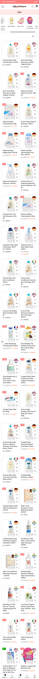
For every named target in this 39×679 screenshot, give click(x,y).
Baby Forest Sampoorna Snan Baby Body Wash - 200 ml (27, 509)
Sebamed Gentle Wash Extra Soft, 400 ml (28, 93)
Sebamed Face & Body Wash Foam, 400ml (27, 247)
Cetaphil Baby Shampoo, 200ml (27, 476)
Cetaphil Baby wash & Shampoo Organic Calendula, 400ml (10, 541)
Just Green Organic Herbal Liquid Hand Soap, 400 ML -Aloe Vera (28, 607)
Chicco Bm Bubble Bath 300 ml (9, 638)
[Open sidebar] (2, 342)
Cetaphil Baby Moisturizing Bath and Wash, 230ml (27, 444)
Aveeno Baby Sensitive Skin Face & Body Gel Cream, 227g (28, 412)
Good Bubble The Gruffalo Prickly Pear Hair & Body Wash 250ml (28, 347)
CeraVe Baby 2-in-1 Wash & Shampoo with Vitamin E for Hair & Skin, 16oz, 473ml (10, 670)
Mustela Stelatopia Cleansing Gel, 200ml (10, 345)
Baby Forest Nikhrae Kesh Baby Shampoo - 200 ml (10, 574)
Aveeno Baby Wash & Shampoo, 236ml (28, 123)
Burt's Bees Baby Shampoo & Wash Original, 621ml (27, 62)
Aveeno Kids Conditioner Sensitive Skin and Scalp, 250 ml (28, 281)
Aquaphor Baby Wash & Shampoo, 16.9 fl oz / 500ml (10, 247)
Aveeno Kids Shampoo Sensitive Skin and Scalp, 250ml (27, 314)
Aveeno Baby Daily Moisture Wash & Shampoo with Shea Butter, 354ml (10, 445)
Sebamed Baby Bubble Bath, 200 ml (10, 151)
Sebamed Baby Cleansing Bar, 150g (9, 123)
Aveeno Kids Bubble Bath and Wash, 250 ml (10, 313)
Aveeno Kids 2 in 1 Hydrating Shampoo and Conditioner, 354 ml (28, 184)
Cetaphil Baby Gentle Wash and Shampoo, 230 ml (10, 508)
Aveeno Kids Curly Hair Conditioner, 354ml (9, 280)
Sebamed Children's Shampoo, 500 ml (10, 182)
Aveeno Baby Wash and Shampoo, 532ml (10, 61)
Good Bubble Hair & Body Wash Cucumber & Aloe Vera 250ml (10, 380)
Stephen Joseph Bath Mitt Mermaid (28, 667)
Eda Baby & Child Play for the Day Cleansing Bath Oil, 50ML (9, 607)
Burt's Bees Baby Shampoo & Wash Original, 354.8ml (9, 93)
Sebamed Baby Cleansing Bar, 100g (28, 215)
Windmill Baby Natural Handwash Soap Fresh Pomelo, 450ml (28, 575)
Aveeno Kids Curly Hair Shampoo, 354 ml (9, 216)
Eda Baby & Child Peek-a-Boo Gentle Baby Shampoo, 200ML (28, 542)
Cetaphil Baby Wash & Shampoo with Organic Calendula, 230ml (28, 380)
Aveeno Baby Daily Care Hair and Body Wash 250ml (10, 477)
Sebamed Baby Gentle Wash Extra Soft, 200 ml (27, 152)
